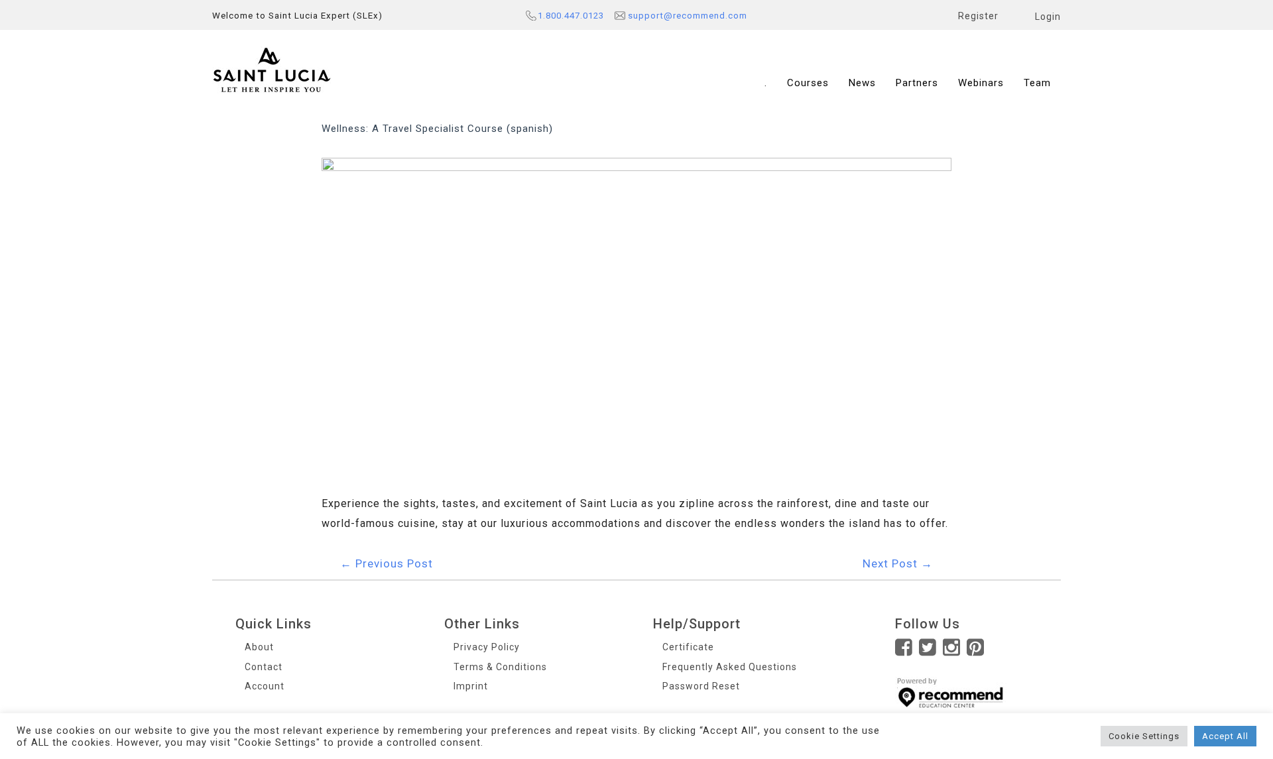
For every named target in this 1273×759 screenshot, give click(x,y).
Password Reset (701, 686)
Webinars (981, 83)
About (259, 647)
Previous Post (386, 563)
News (862, 83)
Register (978, 16)
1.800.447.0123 (571, 16)
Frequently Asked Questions (729, 667)
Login (1048, 16)
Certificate (688, 647)
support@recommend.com (687, 16)
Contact (263, 667)
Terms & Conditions (500, 667)
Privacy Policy (487, 647)
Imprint (471, 686)
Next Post (898, 563)
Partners (917, 83)
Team (1037, 83)
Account (264, 686)
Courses (808, 83)
